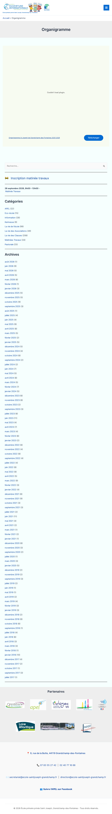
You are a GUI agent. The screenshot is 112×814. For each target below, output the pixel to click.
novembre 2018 (12, 619)
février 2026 (10, 284)
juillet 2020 (10, 556)
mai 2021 (9, 521)
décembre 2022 (12, 445)
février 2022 (10, 485)
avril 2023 (9, 427)
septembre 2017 (12, 673)
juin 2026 (9, 266)
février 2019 (10, 606)
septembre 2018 (12, 628)
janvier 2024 (10, 391)
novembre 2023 (12, 400)
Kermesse (9, 222)
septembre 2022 (12, 458)
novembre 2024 (12, 351)
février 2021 (10, 534)
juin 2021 (9, 516)
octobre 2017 (11, 668)
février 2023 (10, 436)
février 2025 (10, 337)
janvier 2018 (10, 655)
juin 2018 (9, 637)
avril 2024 (9, 378)
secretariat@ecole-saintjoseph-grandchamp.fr (33, 777)
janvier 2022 (10, 489)
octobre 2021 (11, 503)
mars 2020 (10, 561)
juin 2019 (9, 588)
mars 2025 (10, 333)
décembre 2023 (12, 395)
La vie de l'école (12, 226)
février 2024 (10, 387)
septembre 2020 (12, 552)
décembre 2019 (12, 570)
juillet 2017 (9, 677)
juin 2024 (9, 369)
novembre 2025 (12, 297)
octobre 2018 (11, 623)
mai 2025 (9, 324)
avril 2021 (9, 525)
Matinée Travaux (12, 191)
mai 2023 (9, 422)
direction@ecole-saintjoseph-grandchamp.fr (83, 777)
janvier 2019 (10, 610)
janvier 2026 (10, 288)
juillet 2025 (10, 315)
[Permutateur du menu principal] (106, 7)
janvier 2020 (10, 565)
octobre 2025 (11, 302)
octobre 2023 (11, 404)
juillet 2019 (9, 583)
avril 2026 (9, 275)
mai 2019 (9, 592)
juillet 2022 (10, 463)
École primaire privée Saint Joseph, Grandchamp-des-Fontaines (20, 12)
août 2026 (9, 262)
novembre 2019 (12, 574)
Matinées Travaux (13, 240)
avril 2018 (9, 641)
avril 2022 (9, 476)
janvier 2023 (10, 440)
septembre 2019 (12, 579)
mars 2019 (10, 601)
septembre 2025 (12, 306)
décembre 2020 (12, 543)
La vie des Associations (16, 231)
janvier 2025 (10, 342)
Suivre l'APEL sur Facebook (57, 789)
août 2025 (9, 311)
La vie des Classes (13, 235)
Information (10, 217)
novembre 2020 (12, 548)
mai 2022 (9, 472)
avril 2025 (9, 329)
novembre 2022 (12, 449)
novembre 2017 (12, 664)
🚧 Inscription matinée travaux (27, 178)
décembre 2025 (12, 293)
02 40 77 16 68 (67, 765)
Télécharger (93, 138)
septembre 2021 (12, 507)
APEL (7, 208)
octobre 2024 (11, 355)
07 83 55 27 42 (48, 765)
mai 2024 (9, 373)
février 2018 (10, 650)
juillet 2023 (10, 413)
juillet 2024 (10, 364)
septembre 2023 (12, 409)
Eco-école (9, 213)
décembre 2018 (12, 614)
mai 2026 (9, 270)
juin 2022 (9, 467)
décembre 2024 (12, 346)
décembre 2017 (12, 659)
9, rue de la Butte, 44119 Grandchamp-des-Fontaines (57, 753)
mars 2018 (10, 646)
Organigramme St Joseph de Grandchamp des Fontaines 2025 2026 (34, 138)
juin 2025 (9, 320)
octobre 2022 (11, 454)
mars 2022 (10, 480)
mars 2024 (10, 382)
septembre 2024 (12, 360)
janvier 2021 (10, 539)
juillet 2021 (9, 512)
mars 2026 (10, 279)
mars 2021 (10, 530)
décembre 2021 (12, 494)
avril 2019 (9, 597)
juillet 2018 (9, 632)
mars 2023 (10, 431)
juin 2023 (9, 418)
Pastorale (9, 244)
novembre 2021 (12, 498)
